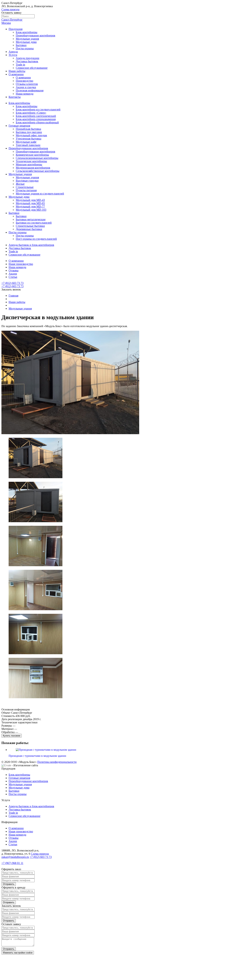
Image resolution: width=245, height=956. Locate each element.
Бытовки (21, 45)
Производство (24, 80)
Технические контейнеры (31, 161)
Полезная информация (29, 90)
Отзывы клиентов (27, 84)
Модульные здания (27, 38)
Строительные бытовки (30, 225)
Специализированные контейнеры (37, 158)
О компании (16, 74)
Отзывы (13, 270)
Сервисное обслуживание (32, 67)
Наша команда (24, 93)
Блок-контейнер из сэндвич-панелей (38, 109)
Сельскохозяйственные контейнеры (37, 170)
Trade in (20, 64)
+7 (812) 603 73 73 (12, 286)
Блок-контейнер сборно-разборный (37, 122)
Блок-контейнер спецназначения (36, 119)
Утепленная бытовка (28, 138)
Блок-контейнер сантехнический (36, 115)
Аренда (13, 51)
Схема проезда (10, 9)
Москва (6, 22)
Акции (13, 273)
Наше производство (21, 263)
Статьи (13, 276)
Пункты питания (26, 190)
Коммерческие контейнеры (32, 154)
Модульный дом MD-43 (30, 200)
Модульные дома (26, 41)
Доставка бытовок (27, 61)
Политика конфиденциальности (57, 761)
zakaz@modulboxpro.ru (15, 856)
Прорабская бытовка (28, 128)
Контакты (15, 96)
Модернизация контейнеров (33, 167)
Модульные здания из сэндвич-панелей (40, 193)
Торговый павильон (28, 145)
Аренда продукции (27, 58)
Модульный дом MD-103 (31, 209)
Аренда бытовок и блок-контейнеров (31, 244)
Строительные (25, 187)
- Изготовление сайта (24, 765)
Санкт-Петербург (12, 19)
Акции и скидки (26, 87)
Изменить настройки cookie (17, 952)
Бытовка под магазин (29, 132)
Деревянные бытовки (29, 229)
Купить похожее (11, 735)
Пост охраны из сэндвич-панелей (36, 238)
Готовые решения (19, 125)
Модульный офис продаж (31, 135)
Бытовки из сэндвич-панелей (34, 222)
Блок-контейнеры (26, 32)
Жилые (20, 183)
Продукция (15, 29)
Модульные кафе (26, 141)
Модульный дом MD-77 (30, 206)
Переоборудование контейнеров (35, 35)
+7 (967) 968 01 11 (12, 863)
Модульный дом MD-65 (30, 203)
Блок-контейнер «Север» (31, 112)
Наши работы (17, 71)
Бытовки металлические (31, 219)
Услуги (13, 54)
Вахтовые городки (27, 180)
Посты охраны (25, 48)
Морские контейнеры (29, 164)
